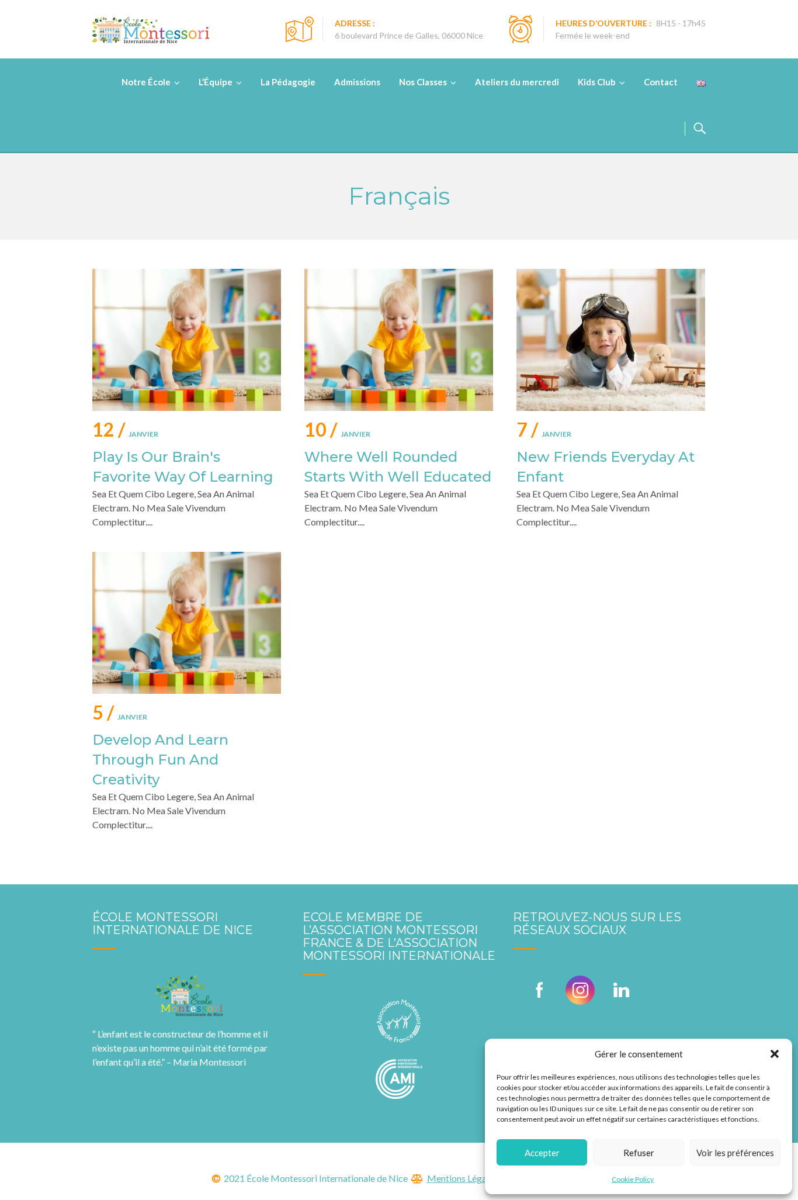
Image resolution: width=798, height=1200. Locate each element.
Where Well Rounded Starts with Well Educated (397, 466)
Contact (661, 82)
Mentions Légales (462, 1178)
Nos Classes (423, 82)
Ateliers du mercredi (517, 82)
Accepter (542, 1152)
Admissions (357, 82)
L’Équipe (216, 82)
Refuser (638, 1152)
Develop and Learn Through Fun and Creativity (160, 759)
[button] (774, 1054)
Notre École (146, 82)
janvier (125, 432)
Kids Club (597, 82)
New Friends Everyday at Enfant (605, 466)
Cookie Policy (633, 1179)
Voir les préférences (735, 1152)
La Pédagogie (288, 82)
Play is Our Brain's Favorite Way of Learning (182, 466)
